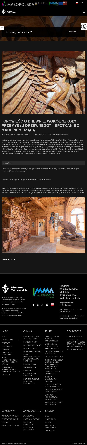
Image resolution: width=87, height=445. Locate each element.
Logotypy (6, 375)
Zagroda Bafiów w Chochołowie (53, 391)
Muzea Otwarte (30, 348)
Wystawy (6, 343)
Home (4, 337)
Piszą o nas (28, 371)
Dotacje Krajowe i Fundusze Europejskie (31, 381)
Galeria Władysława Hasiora (50, 379)
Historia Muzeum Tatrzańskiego (31, 338)
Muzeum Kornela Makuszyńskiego (53, 385)
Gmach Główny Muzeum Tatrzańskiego (52, 339)
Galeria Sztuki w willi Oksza (52, 373)
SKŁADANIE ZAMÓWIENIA (50, 427)
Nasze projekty (30, 342)
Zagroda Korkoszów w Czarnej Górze (52, 397)
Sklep (47, 416)
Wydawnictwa (29, 367)
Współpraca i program (29, 375)
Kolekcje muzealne (32, 345)
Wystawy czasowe (10, 419)
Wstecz (72, 32)
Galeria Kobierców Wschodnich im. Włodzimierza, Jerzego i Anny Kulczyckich (54, 364)
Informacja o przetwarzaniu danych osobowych (11, 369)
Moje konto (50, 419)
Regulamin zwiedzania (28, 429)
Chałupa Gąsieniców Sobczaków (54, 353)
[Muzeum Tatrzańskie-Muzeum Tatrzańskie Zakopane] (8, 11)
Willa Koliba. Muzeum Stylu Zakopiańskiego (52, 346)
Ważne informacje (75, 349)
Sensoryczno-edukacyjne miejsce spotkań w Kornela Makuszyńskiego (76, 343)
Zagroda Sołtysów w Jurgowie (53, 403)
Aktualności (55, 134)
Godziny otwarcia (31, 419)
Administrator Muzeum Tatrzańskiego (17, 134)
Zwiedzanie (7, 346)
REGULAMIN (50, 431)
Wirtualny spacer (10, 416)
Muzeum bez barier (32, 351)
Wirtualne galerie (10, 425)
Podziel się (6, 259)
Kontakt (5, 349)
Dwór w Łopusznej (54, 357)
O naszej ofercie (74, 337)
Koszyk (48, 422)
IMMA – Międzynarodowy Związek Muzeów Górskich (10, 361)
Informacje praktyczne (28, 423)
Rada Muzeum (29, 364)
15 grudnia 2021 (40, 134)
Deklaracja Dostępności (7, 354)
